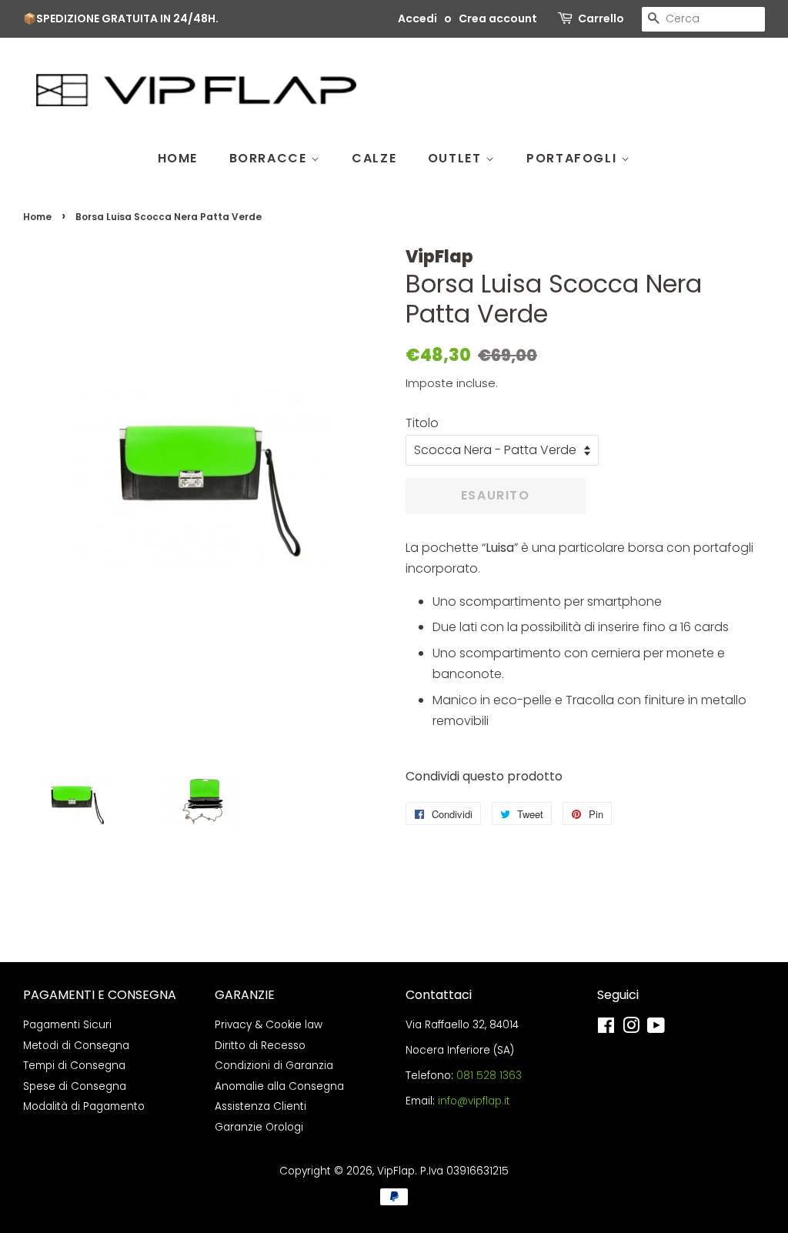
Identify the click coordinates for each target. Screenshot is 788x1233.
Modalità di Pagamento (84, 1106)
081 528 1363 (489, 1075)
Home (37, 216)
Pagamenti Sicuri (67, 1024)
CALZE (374, 158)
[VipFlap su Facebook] (606, 1028)
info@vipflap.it (474, 1101)
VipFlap (396, 1171)
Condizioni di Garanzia (274, 1065)
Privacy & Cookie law (268, 1024)
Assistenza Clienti (260, 1106)
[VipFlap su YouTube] (656, 1028)
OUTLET (457, 158)
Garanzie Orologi (259, 1127)
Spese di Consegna (74, 1086)
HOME (178, 158)
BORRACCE (270, 158)
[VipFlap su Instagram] (631, 1028)
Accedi (417, 18)
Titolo (422, 423)
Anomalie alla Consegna (279, 1086)
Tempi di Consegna (74, 1065)
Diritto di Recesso (260, 1045)
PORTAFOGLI (573, 158)
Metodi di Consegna (76, 1045)
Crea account (498, 18)
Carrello (601, 18)
